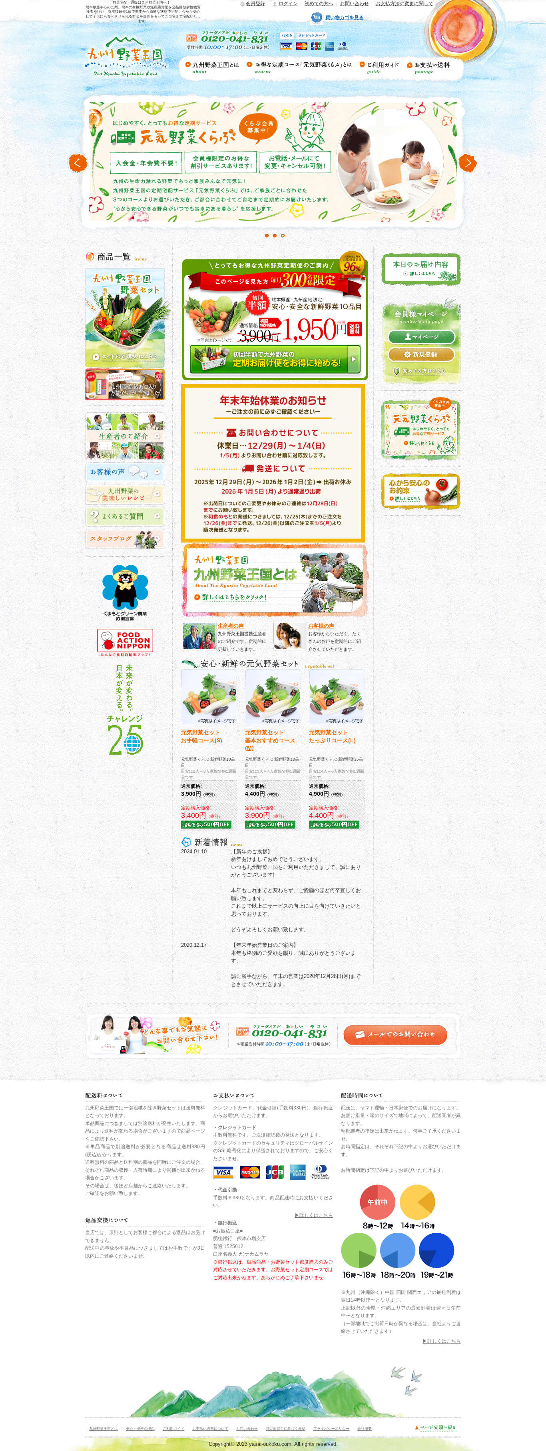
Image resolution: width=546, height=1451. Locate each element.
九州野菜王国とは (103, 1429)
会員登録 (255, 3)
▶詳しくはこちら (314, 1215)
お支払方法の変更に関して (404, 3)
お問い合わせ (354, 3)
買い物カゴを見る (344, 17)
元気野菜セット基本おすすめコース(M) (270, 740)
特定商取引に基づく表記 (285, 1429)
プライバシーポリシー (331, 1429)
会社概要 (364, 1429)
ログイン (288, 3)
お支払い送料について (210, 1429)
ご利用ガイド (173, 1429)
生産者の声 (231, 626)
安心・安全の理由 (140, 1429)
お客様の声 (321, 626)
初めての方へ (319, 3)
